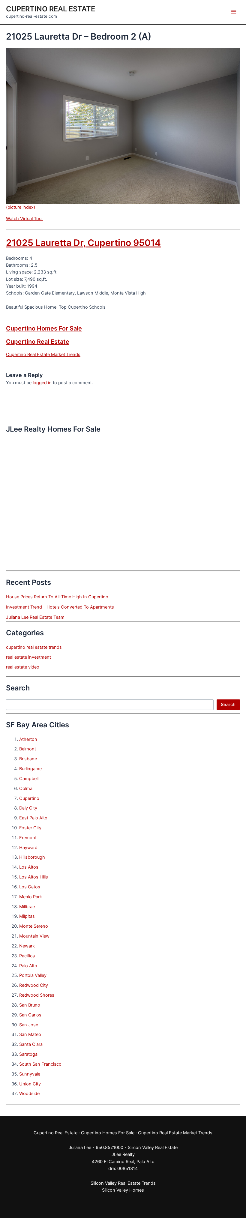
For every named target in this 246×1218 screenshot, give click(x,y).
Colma (25, 788)
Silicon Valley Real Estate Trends (123, 1183)
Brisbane (28, 759)
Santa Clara (31, 1044)
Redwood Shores (36, 995)
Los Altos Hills (33, 877)
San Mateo (30, 1034)
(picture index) (20, 207)
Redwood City (33, 985)
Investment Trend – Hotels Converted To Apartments (60, 607)
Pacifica (27, 956)
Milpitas (27, 916)
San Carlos (30, 1015)
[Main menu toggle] (233, 11)
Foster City (30, 827)
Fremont (28, 837)
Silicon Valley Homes (123, 1190)
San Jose (28, 1025)
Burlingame (30, 768)
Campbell (28, 778)
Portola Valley (32, 975)
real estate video (22, 667)
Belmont (27, 749)
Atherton (28, 739)
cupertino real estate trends (34, 647)
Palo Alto (28, 965)
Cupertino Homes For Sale (44, 328)
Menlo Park (30, 896)
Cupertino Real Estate (50, 8)
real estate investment (28, 657)
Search (228, 704)
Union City (30, 1084)
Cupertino (29, 798)
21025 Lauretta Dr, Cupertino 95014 (83, 242)
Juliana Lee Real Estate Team (35, 617)
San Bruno (29, 1005)
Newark (27, 946)
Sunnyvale (29, 1074)
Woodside (29, 1093)
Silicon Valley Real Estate (153, 1147)
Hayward (28, 847)
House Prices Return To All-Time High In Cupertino (57, 597)
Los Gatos (29, 887)
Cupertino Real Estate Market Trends (43, 354)
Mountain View (34, 936)
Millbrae (27, 906)
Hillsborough (32, 857)
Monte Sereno (33, 926)
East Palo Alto (33, 818)
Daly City (28, 808)
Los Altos (28, 867)
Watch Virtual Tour (24, 218)
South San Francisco (40, 1064)
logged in (42, 382)
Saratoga (28, 1054)
